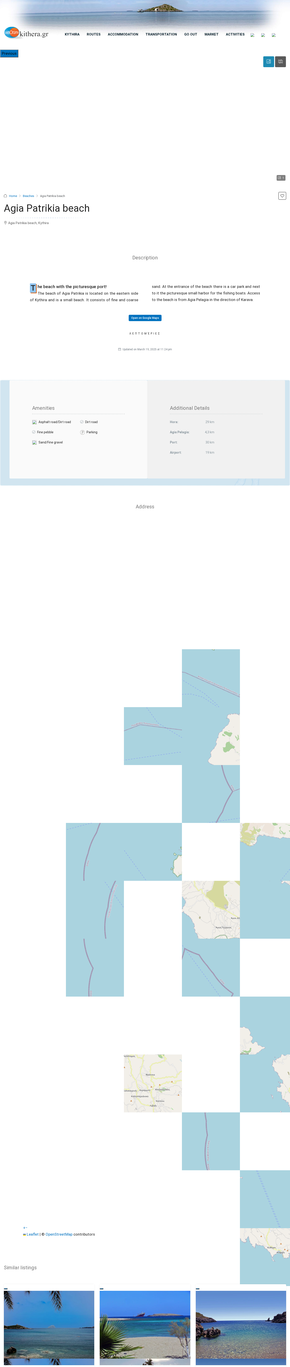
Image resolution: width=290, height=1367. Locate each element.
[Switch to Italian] (274, 35)
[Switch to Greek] (253, 35)
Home (13, 196)
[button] (282, 196)
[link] (49, 1324)
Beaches (28, 196)
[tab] (268, 61)
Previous (9, 53)
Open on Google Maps (145, 318)
